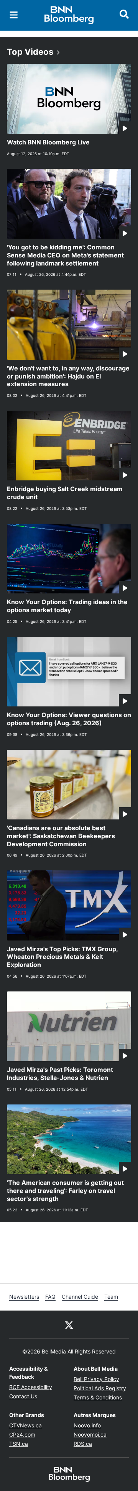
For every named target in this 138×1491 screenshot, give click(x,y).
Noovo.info (87, 1425)
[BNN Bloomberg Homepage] (69, 15)
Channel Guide (80, 1296)
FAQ (50, 1296)
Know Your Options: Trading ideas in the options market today (67, 606)
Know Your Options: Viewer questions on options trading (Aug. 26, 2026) (69, 719)
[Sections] (13, 15)
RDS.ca (83, 1443)
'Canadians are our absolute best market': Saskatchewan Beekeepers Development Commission (61, 836)
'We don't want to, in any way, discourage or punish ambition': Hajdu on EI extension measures (68, 376)
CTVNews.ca (25, 1425)
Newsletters (24, 1296)
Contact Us (23, 1396)
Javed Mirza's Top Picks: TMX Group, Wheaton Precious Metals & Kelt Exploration (62, 957)
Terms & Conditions (98, 1397)
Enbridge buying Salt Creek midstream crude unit (65, 493)
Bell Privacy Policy (96, 1379)
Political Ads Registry (100, 1388)
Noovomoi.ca (90, 1434)
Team (111, 1296)
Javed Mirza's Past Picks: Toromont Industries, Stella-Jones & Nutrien (60, 1073)
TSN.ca (18, 1443)
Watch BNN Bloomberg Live (48, 142)
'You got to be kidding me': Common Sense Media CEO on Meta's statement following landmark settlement (65, 255)
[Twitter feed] (69, 1324)
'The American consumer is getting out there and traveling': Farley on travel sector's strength (65, 1191)
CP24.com (22, 1434)
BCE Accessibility (30, 1387)
